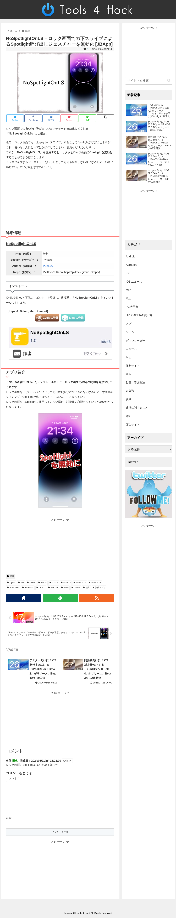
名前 (9, 818)
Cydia (12, 582)
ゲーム (130, 332)
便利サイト (133, 365)
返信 (68, 760)
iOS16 (55, 582)
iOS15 (44, 582)
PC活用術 (132, 306)
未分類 (130, 390)
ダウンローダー (135, 340)
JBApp (42, 587)
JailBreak (29, 587)
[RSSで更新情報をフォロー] (96, 598)
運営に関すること (137, 407)
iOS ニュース (134, 281)
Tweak (77, 587)
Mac (128, 290)
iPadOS (67, 582)
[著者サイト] (23, 598)
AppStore (131, 264)
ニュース (131, 348)
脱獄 (12, 576)
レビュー (131, 357)
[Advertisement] (60, 198)
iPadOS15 (96, 582)
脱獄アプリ (100, 587)
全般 (128, 374)
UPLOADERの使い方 (139, 315)
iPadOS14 (81, 582)
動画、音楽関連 (135, 382)
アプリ (130, 323)
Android (130, 256)
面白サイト (133, 424)
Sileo (66, 587)
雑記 (128, 416)
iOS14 (32, 582)
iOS (22, 582)
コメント (12, 778)
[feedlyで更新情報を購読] (60, 598)
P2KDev (48, 265)
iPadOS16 (14, 587)
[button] (169, 80)
